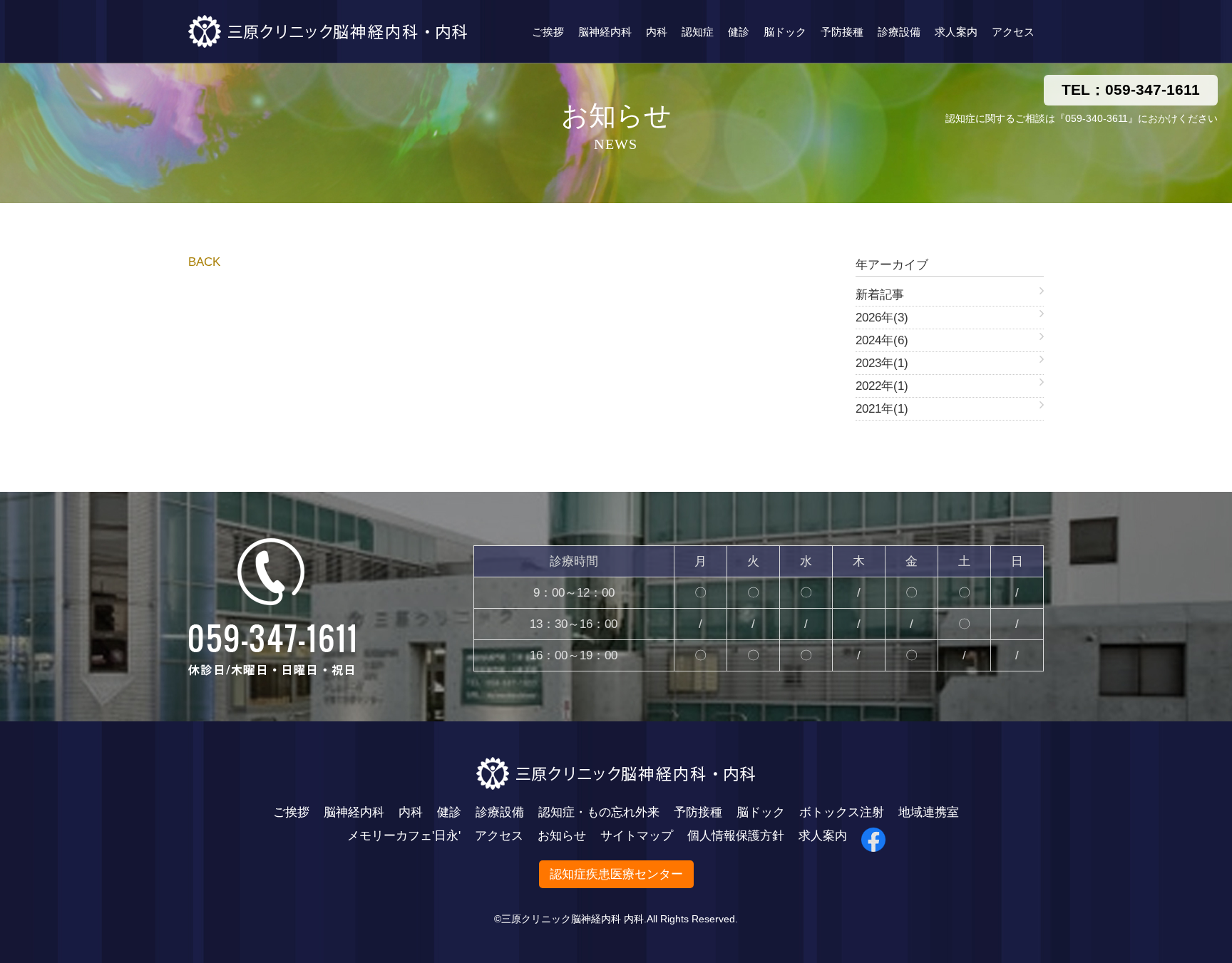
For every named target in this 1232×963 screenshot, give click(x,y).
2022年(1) (882, 386)
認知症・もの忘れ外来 (598, 812)
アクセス (1013, 32)
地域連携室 (928, 812)
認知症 (698, 32)
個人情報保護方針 (735, 836)
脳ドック (785, 32)
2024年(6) (882, 340)
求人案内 (956, 32)
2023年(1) (882, 363)
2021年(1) (882, 409)
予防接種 (842, 32)
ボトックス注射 (841, 812)
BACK (204, 262)
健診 (738, 32)
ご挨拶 (548, 32)
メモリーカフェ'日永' (404, 836)
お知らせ (562, 836)
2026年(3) (882, 317)
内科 (656, 32)
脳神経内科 (605, 32)
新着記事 (880, 295)
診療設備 (899, 32)
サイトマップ (636, 836)
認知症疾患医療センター (616, 874)
